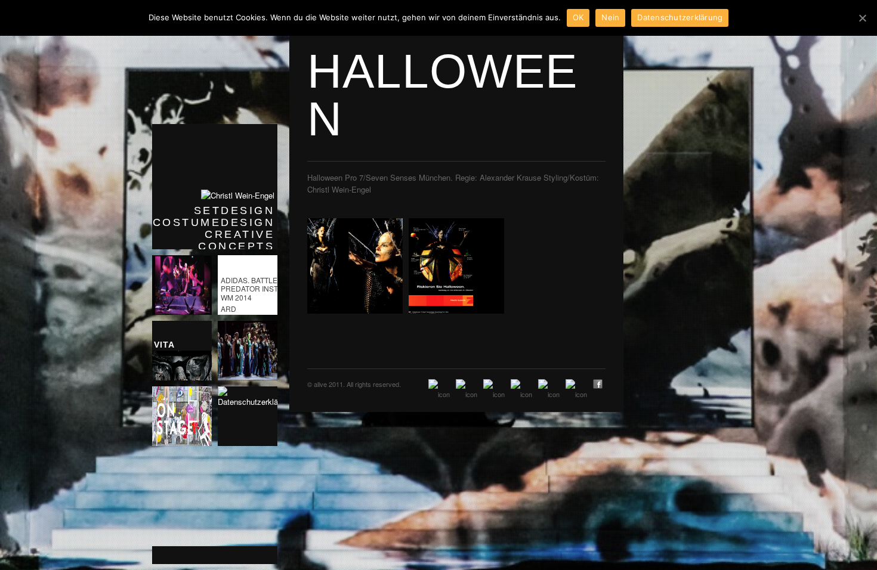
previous (170, 555)
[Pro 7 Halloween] (456, 266)
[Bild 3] (355, 266)
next (230, 555)
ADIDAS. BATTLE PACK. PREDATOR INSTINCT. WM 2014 (260, 289)
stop (259, 555)
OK (578, 17)
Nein (610, 17)
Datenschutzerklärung (679, 17)
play (200, 555)
